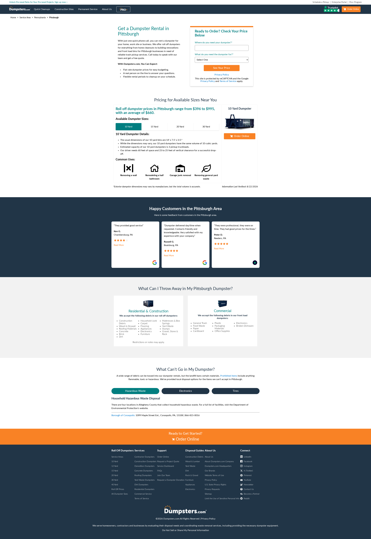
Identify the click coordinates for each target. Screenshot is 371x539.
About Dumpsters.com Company (219, 462)
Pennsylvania (40, 18)
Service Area (25, 18)
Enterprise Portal (339, 2)
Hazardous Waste (135, 391)
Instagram (248, 466)
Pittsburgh (54, 18)
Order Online (353, 9)
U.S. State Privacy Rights (215, 485)
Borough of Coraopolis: (123, 415)
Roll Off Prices (117, 489)
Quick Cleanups (43, 11)
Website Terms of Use (214, 475)
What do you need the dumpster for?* (214, 54)
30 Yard (114, 480)
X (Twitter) (248, 471)
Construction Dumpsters (145, 462)
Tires (236, 391)
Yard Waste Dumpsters (144, 480)
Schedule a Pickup (321, 2)
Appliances (190, 485)
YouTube (247, 480)
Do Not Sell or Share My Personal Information (185, 530)
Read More (119, 245)
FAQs (159, 471)
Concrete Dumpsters (143, 471)
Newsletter (248, 485)
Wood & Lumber (192, 462)
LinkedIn (247, 457)
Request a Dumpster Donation (170, 480)
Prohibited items (228, 376)
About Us (108, 11)
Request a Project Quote (168, 462)
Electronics (185, 391)
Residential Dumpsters (144, 489)
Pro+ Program (355, 2)
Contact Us (249, 489)
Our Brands (210, 471)
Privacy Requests (212, 489)
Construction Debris (194, 457)
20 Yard (114, 475)
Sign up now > (61, 2)
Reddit (247, 499)
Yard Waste (190, 466)
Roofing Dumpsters (143, 475)
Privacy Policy (221, 75)
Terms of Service (228, 81)
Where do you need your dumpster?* (213, 42)
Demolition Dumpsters (144, 466)
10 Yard (114, 462)
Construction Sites (65, 11)
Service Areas (117, 457)
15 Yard (114, 471)
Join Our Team (163, 475)
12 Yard (114, 466)
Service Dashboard (165, 466)
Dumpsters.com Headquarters (218, 466)
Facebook (248, 462)
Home (13, 18)
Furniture (189, 480)
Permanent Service (89, 11)
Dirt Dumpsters (141, 485)
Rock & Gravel (191, 475)
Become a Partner (252, 494)
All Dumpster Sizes (119, 494)
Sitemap (208, 494)
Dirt (187, 471)
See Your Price (221, 68)
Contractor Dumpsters (144, 457)
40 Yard (114, 485)
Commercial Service (143, 494)
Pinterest (248, 475)
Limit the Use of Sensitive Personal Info (222, 499)
